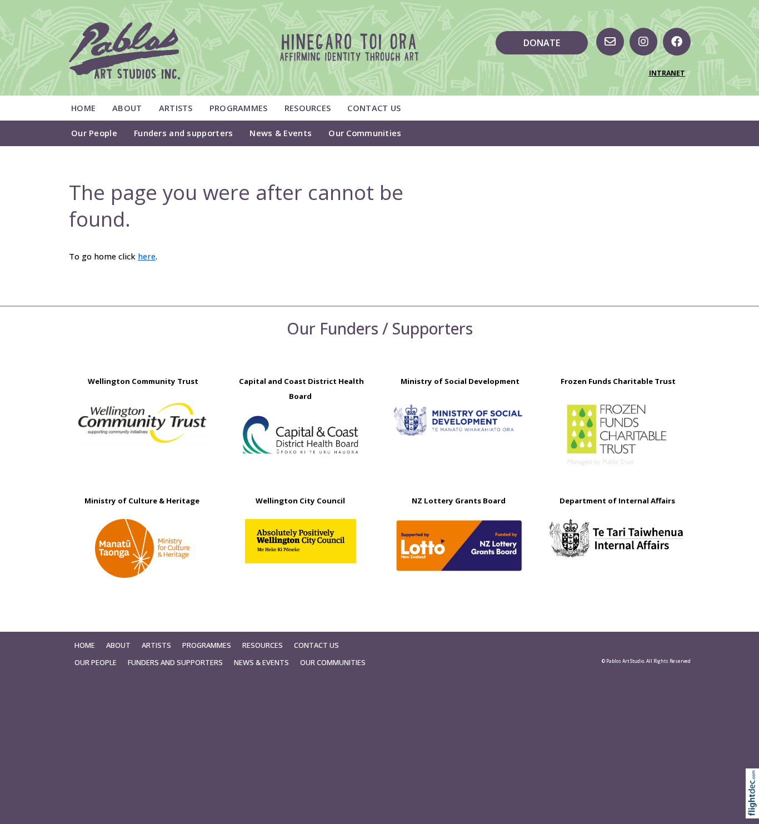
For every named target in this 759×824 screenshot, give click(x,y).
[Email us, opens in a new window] (610, 42)
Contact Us (374, 107)
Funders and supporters (183, 132)
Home (83, 107)
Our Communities (364, 132)
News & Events (280, 132)
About (127, 107)
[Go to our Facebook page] (677, 42)
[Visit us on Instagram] (643, 42)
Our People (94, 132)
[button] (755, 808)
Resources (307, 107)
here (147, 256)
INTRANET (667, 73)
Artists (176, 107)
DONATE (541, 43)
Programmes (238, 107)
